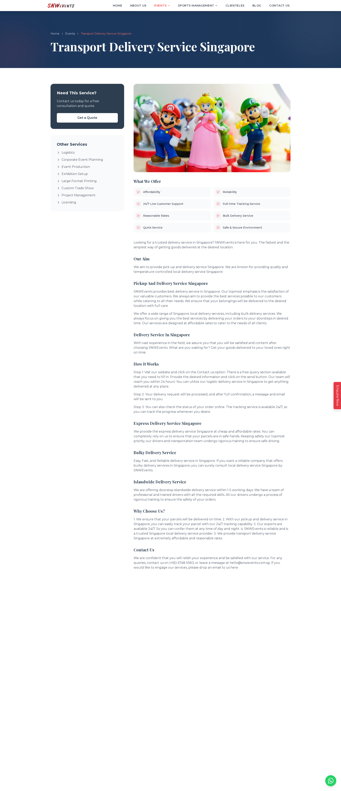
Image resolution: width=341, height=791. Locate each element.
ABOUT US (138, 5)
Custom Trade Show (78, 188)
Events (70, 33)
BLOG (256, 5)
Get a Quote (87, 118)
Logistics (68, 152)
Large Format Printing (79, 181)
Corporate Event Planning (82, 160)
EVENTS (160, 5)
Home (55, 33)
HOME (117, 5)
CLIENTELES (235, 5)
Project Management (79, 195)
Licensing (69, 202)
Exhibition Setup (75, 174)
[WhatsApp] (330, 780)
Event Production (76, 167)
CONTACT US (279, 5)
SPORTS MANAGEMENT (196, 5)
